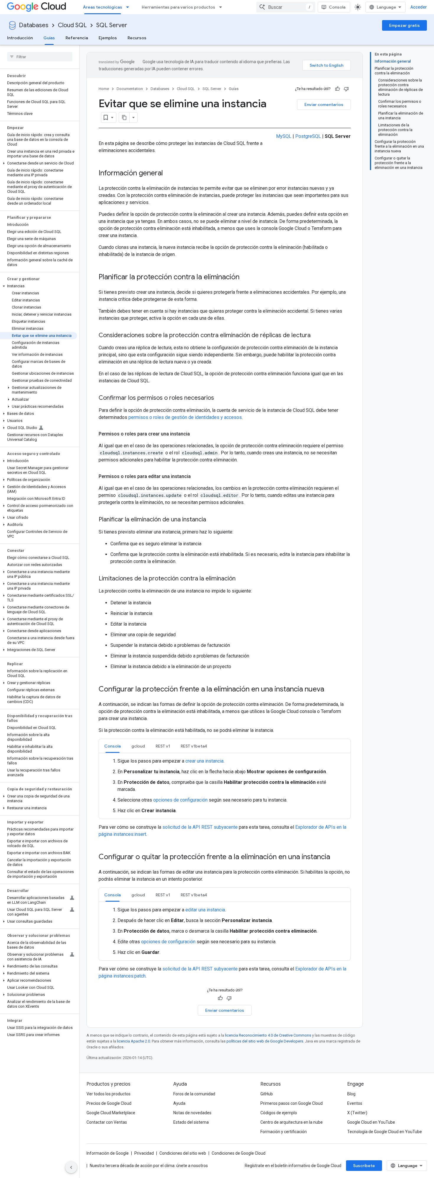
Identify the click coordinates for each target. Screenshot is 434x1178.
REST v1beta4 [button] (194, 746)
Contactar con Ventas (107, 1122)
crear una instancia (204, 761)
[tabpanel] (224, 786)
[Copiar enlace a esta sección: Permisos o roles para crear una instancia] (196, 434)
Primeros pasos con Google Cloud (291, 1103)
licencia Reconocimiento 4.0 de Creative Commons (268, 1035)
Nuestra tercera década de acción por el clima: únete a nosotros (149, 1165)
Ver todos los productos (108, 1093)
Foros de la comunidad (194, 1093)
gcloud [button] (138, 746)
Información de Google (108, 1153)
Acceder (418, 7)
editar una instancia (205, 910)
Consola (337, 7)
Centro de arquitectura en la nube (291, 1122)
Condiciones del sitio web (182, 1153)
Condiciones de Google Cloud (238, 1153)
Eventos (354, 1103)
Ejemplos (108, 37)
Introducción (20, 37)
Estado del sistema (191, 1122)
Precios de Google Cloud (109, 1103)
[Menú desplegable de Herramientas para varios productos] (222, 7)
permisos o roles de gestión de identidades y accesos (185, 417)
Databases (33, 25)
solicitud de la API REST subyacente (200, 827)
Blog (351, 1093)
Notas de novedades (192, 1112)
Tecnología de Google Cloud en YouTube (384, 1131)
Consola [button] (112, 746)
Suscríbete (364, 1165)
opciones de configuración (180, 800)
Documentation (130, 89)
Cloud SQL (72, 25)
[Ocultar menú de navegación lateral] (71, 1167)
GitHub (266, 1093)
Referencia (77, 37)
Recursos (137, 37)
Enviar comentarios (323, 104)
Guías (49, 37)
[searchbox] (39, 56)
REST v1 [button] (163, 746)
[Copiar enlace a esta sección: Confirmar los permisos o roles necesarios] (220, 398)
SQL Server (111, 25)
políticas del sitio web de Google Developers (264, 1041)
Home (104, 89)
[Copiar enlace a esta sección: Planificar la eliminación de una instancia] (212, 519)
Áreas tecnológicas (102, 7)
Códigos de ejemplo (278, 1112)
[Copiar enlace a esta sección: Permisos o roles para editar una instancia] (197, 476)
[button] (38, 163)
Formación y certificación (283, 1131)
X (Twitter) (357, 1112)
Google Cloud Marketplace (111, 1112)
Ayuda (179, 1103)
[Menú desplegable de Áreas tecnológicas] (129, 7)
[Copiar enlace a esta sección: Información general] (169, 173)
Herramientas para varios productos (178, 7)
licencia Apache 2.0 (133, 1041)
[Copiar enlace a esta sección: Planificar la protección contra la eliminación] (245, 277)
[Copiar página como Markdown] (124, 117)
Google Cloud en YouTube (371, 1122)
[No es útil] (346, 88)
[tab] (112, 746)
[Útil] (337, 88)
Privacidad (144, 1153)
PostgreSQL (308, 136)
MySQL (283, 136)
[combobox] (285, 7)
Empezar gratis (404, 25)
